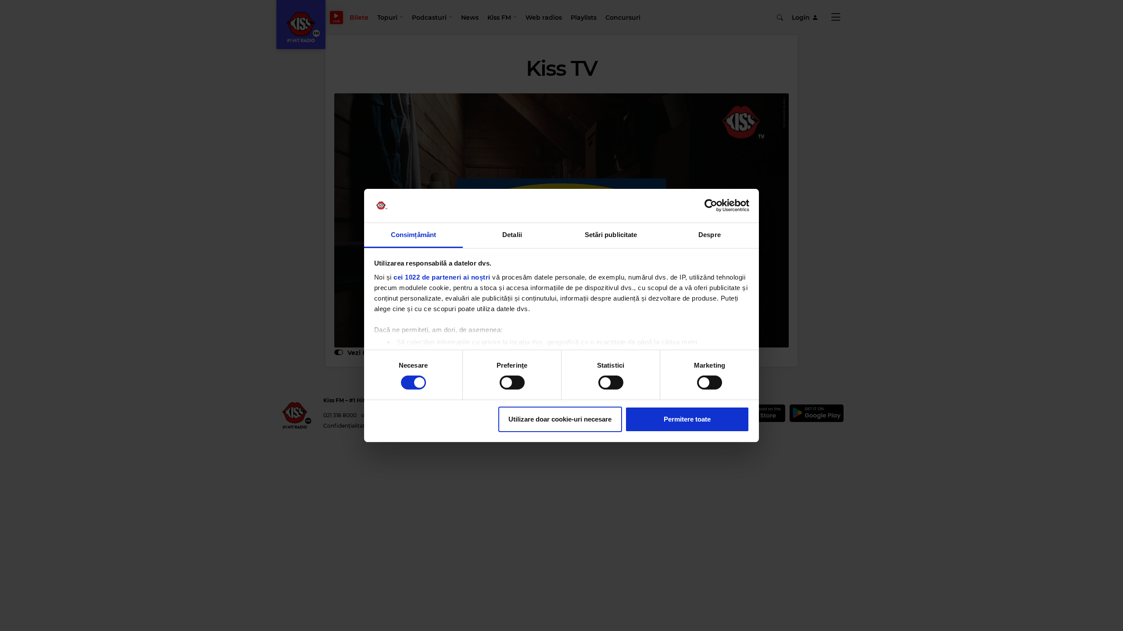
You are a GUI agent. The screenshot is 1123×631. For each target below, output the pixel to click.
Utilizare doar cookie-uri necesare (560, 419)
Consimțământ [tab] (413, 234)
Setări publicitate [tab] (611, 234)
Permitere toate (687, 419)
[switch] (512, 383)
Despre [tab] (709, 234)
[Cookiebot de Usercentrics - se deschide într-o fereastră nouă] (710, 205)
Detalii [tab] (512, 234)
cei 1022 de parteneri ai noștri (441, 277)
